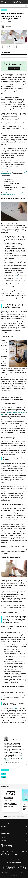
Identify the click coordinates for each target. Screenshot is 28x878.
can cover (6, 264)
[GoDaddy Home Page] (6, 845)
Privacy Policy (13, 859)
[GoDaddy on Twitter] (12, 855)
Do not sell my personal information (14, 862)
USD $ (23, 851)
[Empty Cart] (26, 2)
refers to (17, 275)
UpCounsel (19, 123)
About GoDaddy (5, 823)
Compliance (5, 770)
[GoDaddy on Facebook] (2, 855)
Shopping (3, 840)
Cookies (19, 859)
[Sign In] (22, 2)
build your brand (15, 708)
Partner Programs (5, 833)
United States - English (6, 851)
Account (3, 837)
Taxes (3, 777)
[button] (5, 816)
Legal (3, 773)
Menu (2, 5)
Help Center (4, 826)
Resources (3, 830)
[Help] (20, 2)
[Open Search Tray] (14, 2)
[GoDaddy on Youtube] (16, 855)
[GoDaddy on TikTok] (9, 855)
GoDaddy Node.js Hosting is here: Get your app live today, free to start (10, 804)
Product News (8, 797)
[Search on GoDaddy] (26, 6)
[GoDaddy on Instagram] (5, 855)
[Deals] (17, 2)
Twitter (7, 760)
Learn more (6, 810)
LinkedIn (21, 758)
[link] (6, 46)
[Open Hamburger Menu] (1, 2)
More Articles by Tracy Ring (10, 762)
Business (4, 9)
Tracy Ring (8, 26)
